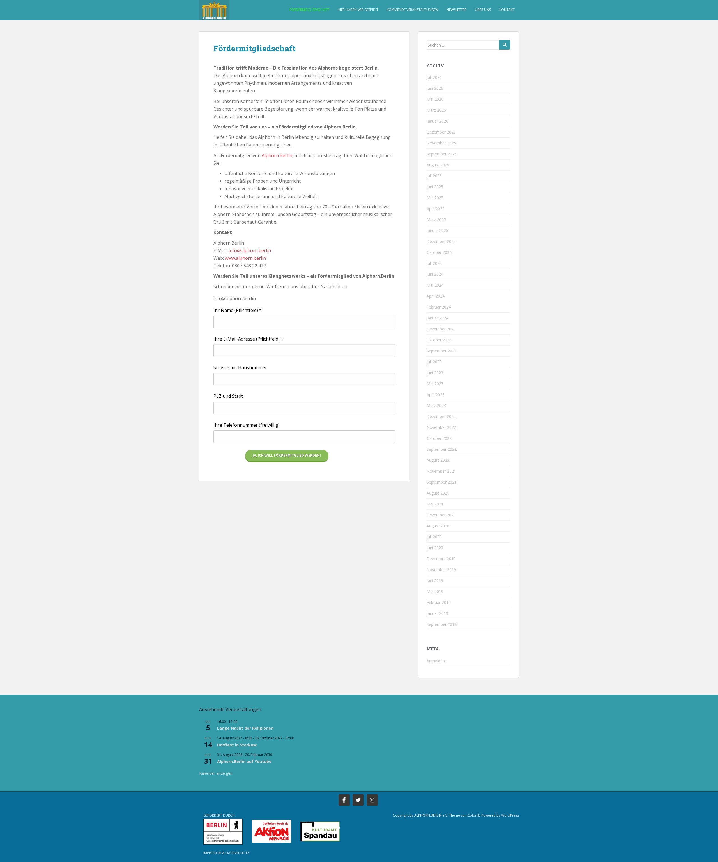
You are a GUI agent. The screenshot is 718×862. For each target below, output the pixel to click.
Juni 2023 (435, 372)
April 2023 (436, 394)
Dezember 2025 (441, 132)
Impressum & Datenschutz (226, 852)
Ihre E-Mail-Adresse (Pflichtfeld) (248, 339)
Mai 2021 (435, 504)
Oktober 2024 (439, 252)
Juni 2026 (435, 88)
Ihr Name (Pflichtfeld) (237, 310)
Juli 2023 (434, 361)
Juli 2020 (434, 536)
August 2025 (438, 164)
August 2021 (438, 493)
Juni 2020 (435, 547)
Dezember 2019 (441, 558)
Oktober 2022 (439, 438)
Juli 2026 (434, 77)
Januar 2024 (437, 318)
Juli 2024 (434, 263)
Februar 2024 (439, 307)
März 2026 (436, 110)
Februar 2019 (439, 602)
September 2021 (442, 482)
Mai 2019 (435, 591)
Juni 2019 (435, 580)
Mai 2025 (435, 197)
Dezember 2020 (441, 515)
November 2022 (441, 427)
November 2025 (441, 143)
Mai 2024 (435, 285)
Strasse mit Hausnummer (240, 367)
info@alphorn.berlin (250, 250)
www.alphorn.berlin (245, 258)
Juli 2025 (434, 175)
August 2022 (438, 460)
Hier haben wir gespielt (358, 9)
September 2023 (442, 350)
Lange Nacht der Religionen (245, 728)
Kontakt (507, 9)
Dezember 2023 (441, 329)
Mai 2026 (435, 99)
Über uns (483, 9)
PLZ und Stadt (228, 396)
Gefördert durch (219, 815)
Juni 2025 (435, 186)
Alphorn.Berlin (277, 155)
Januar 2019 (437, 613)
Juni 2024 (435, 274)
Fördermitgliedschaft (309, 9)
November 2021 (441, 471)
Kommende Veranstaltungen (412, 9)
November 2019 (441, 569)
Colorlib (474, 815)
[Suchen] (504, 45)
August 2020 (438, 525)
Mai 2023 (435, 383)
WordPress (510, 815)
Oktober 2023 (439, 339)
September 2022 (442, 449)
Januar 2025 (437, 230)
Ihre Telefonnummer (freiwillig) (246, 425)
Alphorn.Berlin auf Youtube (244, 761)
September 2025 (442, 154)
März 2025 (436, 219)
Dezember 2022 (441, 416)
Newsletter (456, 9)
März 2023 (436, 405)
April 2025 (436, 208)
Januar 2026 (437, 121)
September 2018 (442, 624)
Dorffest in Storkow (237, 745)
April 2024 (436, 296)
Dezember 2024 (441, 241)
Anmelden (436, 660)
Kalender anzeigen (216, 773)
